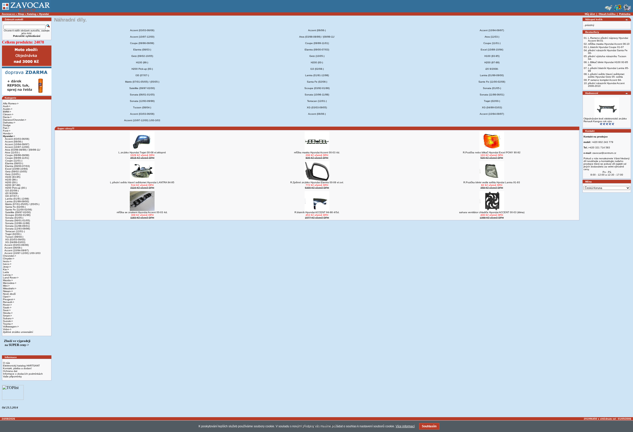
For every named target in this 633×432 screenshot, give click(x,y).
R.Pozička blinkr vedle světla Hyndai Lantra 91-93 (491, 182)
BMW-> (7, 111)
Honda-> (8, 133)
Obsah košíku (607, 14)
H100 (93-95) (12, 177)
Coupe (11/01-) (13, 160)
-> (9, 136)
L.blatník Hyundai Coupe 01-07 (606, 47)
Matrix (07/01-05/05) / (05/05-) (21, 204)
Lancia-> (8, 274)
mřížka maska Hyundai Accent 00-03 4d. (317, 152)
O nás (6, 363)
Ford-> (6, 130)
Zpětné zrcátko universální (18, 332)
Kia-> (6, 269)
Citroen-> (8, 114)
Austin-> (7, 109)
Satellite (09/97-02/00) (17, 212)
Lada (6, 272)
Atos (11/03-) (12, 152)
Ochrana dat (10, 371)
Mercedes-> (9, 283)
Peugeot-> (9, 299)
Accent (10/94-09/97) (16, 144)
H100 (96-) (10, 179)
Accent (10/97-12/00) (16, 147)
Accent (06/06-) (13, 141)
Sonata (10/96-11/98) (17, 223)
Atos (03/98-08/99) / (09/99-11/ (22, 149)
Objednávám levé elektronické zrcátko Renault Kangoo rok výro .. (605, 120)
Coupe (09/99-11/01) (16, 158)
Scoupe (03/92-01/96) (17, 215)
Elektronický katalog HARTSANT (21, 365)
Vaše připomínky (12, 376)
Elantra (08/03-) (13, 163)
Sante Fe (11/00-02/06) (18, 209)
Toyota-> (8, 323)
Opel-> (7, 296)
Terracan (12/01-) (14, 231)
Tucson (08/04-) (13, 236)
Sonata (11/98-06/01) (17, 226)
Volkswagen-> (11, 326)
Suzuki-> (8, 321)
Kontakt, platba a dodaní (17, 368)
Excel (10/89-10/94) (16, 168)
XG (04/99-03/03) (14, 242)
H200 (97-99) (12, 185)
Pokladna (625, 14)
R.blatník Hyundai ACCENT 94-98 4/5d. (316, 212)
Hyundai (44, 14)
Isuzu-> (7, 261)
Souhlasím (429, 426)
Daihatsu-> (9, 122)
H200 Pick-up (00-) (15, 187)
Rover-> (7, 304)
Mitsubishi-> (9, 288)
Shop (21, 14)
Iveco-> (7, 264)
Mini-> (6, 285)
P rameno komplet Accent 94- (605, 80)
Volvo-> (7, 329)
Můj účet (590, 14)
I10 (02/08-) (11, 190)
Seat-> (7, 310)
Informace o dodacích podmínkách (23, 373)
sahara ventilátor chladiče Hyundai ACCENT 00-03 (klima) (491, 212)
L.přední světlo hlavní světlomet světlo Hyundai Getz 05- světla (606, 75)
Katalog (31, 14)
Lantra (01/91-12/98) (16, 198)
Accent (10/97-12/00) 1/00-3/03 (22, 253)
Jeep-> (7, 266)
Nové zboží (9, 294)
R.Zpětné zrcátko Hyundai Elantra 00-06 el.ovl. (317, 182)
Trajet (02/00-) (12, 234)
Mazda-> (8, 280)
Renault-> (8, 302)
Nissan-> (8, 291)
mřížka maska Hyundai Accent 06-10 (609, 44)
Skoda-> (8, 313)
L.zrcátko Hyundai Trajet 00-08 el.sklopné (142, 152)
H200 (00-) (10, 182)
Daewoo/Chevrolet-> (14, 119)
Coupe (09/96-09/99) (16, 155)
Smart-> (7, 315)
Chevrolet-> (9, 255)
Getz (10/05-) (12, 174)
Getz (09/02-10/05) (15, 171)
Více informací (405, 426)
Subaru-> (8, 318)
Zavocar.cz (8, 14)
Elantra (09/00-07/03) (17, 166)
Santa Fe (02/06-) (14, 206)
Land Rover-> (11, 277)
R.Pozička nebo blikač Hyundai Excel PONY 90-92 (491, 152)
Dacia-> (7, 117)
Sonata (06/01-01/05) (17, 220)
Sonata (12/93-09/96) (17, 228)
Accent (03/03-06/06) (16, 138)
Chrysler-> (8, 258)
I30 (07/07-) (11, 196)
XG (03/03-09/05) (14, 239)
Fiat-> (6, 128)
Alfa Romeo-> (11, 103)
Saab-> (7, 307)
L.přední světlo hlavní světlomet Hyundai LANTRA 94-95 (142, 182)
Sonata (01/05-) (13, 217)
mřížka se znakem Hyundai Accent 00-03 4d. (142, 212)
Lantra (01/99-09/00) (16, 201)
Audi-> (6, 106)
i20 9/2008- (11, 193)
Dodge (7, 125)
